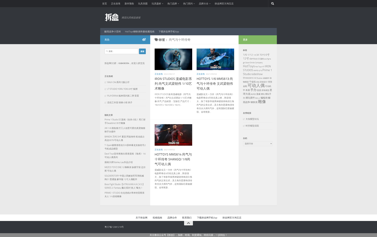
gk (244, 62)
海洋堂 (253, 94)
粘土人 (257, 98)
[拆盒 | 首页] (112, 17)
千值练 (252, 81)
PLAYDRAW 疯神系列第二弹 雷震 (123, 95)
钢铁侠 (254, 102)
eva (265, 59)
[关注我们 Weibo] (144, 39)
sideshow (257, 74)
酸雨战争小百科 (112, 31)
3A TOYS (260, 54)
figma (269, 59)
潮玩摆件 (250, 97)
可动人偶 (256, 85)
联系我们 (187, 217)
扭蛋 (259, 90)
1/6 (245, 54)
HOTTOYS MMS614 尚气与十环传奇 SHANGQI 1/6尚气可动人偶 (173, 159)
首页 (104, 3)
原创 (257, 82)
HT (263, 66)
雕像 (262, 101)
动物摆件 (266, 78)
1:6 (254, 55)
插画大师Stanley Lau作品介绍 (119, 162)
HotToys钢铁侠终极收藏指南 (139, 31)
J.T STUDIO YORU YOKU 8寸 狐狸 (122, 89)
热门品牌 (172, 3)
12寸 (246, 58)
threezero (248, 77)
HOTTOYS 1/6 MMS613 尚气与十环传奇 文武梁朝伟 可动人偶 (215, 83)
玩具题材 (156, 3)
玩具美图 (143, 3)
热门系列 (188, 3)
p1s (260, 70)
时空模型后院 (252, 125)
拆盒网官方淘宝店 (224, 3)
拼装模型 (265, 90)
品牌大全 (203, 3)
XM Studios (258, 78)
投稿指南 (157, 217)
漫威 (258, 94)
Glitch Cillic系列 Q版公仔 (118, 82)
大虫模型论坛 (252, 119)
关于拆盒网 (141, 217)
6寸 (268, 54)
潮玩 (263, 94)
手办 (253, 90)
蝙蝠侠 (264, 97)
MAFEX (256, 70)
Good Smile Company (254, 62)
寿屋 (247, 90)
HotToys (249, 66)
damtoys (253, 58)
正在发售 (115, 3)
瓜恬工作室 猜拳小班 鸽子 (119, 102)
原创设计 (264, 82)
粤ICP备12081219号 (114, 227)
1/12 (250, 54)
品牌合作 (172, 217)
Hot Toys (258, 67)
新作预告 (129, 3)
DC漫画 (261, 59)
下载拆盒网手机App (169, 31)
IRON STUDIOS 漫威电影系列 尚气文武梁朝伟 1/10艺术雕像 (173, 83)
